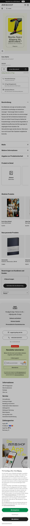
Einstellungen (15, 514)
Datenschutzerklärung (7, 523)
